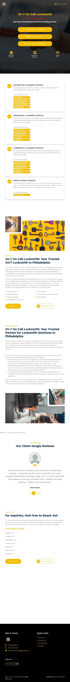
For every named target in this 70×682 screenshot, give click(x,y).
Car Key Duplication (20, 102)
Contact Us (42, 640)
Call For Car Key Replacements (35, 43)
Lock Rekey (17, 139)
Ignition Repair (19, 107)
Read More (13, 306)
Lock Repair (18, 137)
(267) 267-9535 (62, 4)
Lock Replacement (20, 135)
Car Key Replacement (21, 100)
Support (41, 646)
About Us (42, 637)
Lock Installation (19, 132)
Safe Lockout (18, 195)
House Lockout (19, 130)
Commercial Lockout (21, 162)
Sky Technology (60, 677)
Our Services (43, 643)
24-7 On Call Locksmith (14, 677)
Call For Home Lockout (36, 36)
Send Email (13, 561)
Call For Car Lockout (36, 29)
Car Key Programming (21, 104)
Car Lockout (18, 97)
